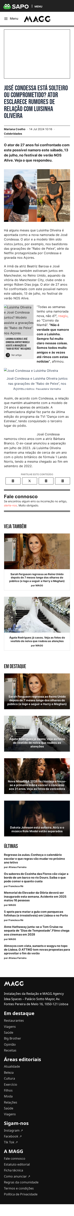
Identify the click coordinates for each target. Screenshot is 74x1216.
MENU (38, 6)
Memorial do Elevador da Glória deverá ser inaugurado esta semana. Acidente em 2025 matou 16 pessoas (35, 896)
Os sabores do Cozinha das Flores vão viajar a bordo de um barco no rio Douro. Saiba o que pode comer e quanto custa (36, 877)
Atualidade (12, 1066)
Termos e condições (19, 1188)
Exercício (10, 1084)
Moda (8, 1096)
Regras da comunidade (21, 1182)
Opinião (10, 1044)
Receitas (10, 1050)
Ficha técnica (13, 1170)
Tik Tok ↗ (11, 1142)
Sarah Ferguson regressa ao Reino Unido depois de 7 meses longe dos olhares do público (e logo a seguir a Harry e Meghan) (37, 578)
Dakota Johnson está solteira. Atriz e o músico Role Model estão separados (37, 829)
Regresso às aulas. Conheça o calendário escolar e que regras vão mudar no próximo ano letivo (34, 858)
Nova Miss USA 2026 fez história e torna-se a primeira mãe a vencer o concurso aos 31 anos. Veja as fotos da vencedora (37, 785)
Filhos (8, 1090)
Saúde (8, 1032)
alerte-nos (10, 505)
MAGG (39, 585)
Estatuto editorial (17, 1164)
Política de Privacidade (20, 1194)
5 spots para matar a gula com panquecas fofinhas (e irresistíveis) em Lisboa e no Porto (36, 913)
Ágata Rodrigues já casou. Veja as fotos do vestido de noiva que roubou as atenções (37, 639)
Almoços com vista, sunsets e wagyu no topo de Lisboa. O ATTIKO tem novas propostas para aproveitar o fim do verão (37, 949)
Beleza (9, 1072)
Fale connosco (14, 1158)
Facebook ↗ (13, 1136)
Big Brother (12, 1038)
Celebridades (13, 133)
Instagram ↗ (13, 1130)
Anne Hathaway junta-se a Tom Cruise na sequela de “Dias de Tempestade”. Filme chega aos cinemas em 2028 (36, 930)
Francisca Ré (15, 886)
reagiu (62, 316)
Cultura (9, 1078)
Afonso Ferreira (17, 867)
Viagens (10, 1026)
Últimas (11, 846)
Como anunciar (17, 1176)
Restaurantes (14, 1020)
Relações (10, 1102)
